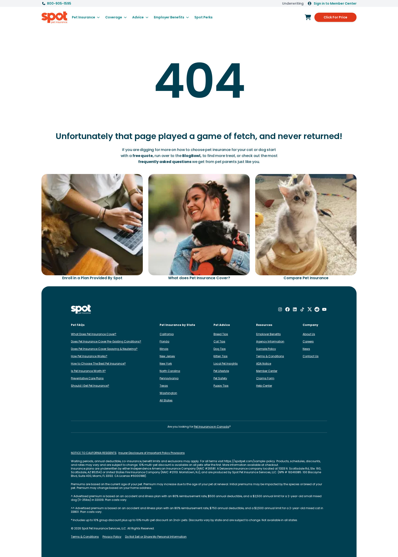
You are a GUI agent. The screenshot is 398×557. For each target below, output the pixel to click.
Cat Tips (219, 341)
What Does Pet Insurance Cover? (93, 334)
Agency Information (270, 341)
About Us (309, 334)
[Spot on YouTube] (324, 309)
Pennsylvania (169, 378)
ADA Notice (263, 364)
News (306, 349)
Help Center (264, 386)
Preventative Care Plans (87, 378)
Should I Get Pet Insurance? (90, 386)
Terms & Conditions (270, 356)
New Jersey (167, 356)
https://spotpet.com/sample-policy (249, 461)
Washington (168, 393)
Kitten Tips (221, 356)
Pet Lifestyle (221, 371)
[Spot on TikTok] (302, 309)
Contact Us (311, 356)
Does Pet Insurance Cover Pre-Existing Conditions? (106, 341)
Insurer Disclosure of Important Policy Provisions (151, 453)
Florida (164, 341)
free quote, (143, 155)
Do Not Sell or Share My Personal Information (156, 537)
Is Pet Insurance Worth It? (88, 371)
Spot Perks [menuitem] (203, 17)
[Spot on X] (309, 309)
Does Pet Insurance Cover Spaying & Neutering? (104, 349)
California (167, 334)
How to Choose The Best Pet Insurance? (98, 364)
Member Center (266, 371)
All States (166, 400)
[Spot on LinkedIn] (295, 309)
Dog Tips (220, 349)
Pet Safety (220, 378)
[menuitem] (85, 17)
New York (166, 364)
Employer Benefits (268, 334)
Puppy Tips (221, 386)
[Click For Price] (308, 17)
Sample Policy (266, 349)
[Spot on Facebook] (287, 309)
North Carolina (170, 371)
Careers (308, 341)
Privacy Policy (111, 537)
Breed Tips (221, 334)
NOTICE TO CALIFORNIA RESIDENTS (94, 453)
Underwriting (293, 3)
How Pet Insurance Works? (89, 356)
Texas (164, 386)
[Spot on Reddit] (317, 309)
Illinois (164, 349)
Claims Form (265, 378)
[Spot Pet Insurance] (81, 309)
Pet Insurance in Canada (211, 427)
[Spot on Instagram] (280, 309)
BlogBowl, (191, 155)
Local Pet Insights (226, 364)
